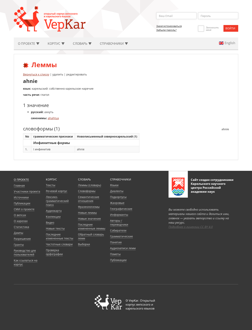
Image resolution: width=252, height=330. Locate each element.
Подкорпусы (118, 197)
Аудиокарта (54, 211)
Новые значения (89, 218)
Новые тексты (55, 228)
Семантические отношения (88, 199)
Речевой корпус (56, 191)
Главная (19, 185)
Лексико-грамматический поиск (57, 201)
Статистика (21, 227)
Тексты (50, 185)
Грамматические (121, 236)
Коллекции (53, 216)
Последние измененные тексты (59, 236)
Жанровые (117, 203)
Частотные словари (59, 244)
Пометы (115, 254)
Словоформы (86, 191)
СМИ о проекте (24, 209)
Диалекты (116, 191)
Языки (114, 185)
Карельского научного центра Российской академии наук (208, 187)
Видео (50, 222)
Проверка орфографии (54, 252)
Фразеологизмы (89, 207)
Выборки (84, 244)
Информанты (119, 215)
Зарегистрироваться (169, 26)
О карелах (21, 221)
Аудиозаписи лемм (123, 248)
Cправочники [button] (112, 43)
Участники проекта (27, 191)
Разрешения (22, 239)
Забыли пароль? (166, 30)
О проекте (21, 179)
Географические (121, 209)
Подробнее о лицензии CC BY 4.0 (191, 227)
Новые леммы (87, 213)
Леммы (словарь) (89, 185)
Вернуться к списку (36, 74)
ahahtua (53, 118)
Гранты (19, 244)
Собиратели (118, 230)
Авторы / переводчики (119, 222)
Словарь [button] (80, 43)
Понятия (116, 242)
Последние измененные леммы (91, 226)
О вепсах (20, 215)
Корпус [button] (54, 43)
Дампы (18, 233)
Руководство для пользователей (25, 252)
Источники (21, 197)
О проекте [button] (27, 43)
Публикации (22, 203)
